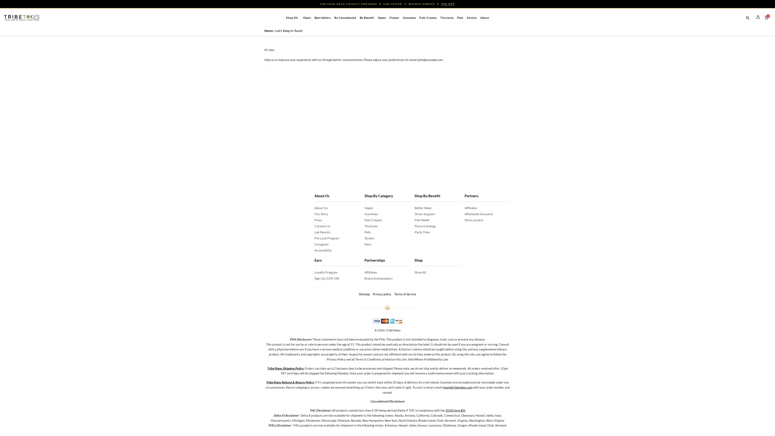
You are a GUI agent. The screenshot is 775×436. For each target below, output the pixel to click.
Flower (394, 17)
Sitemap (364, 294)
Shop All (292, 17)
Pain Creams (428, 17)
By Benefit (367, 17)
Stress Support (425, 214)
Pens (367, 244)
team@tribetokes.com (457, 387)
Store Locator (474, 220)
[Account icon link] (758, 17)
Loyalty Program (325, 272)
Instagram (321, 244)
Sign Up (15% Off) (326, 278)
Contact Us (322, 226)
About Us (321, 208)
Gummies (409, 17)
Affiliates (370, 272)
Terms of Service (405, 294)
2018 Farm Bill (455, 410)
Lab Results (322, 232)
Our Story (321, 214)
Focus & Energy (425, 226)
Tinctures (446, 17)
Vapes (382, 17)
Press (318, 220)
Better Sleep (423, 208)
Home (268, 30)
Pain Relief (422, 220)
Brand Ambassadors (378, 278)
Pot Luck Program (326, 238)
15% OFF (448, 3)
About (484, 17)
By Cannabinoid (345, 17)
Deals (307, 17)
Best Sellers (323, 17)
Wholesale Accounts (479, 214)
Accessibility (323, 250)
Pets (460, 17)
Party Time (422, 232)
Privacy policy (382, 294)
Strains (472, 17)
